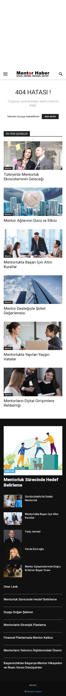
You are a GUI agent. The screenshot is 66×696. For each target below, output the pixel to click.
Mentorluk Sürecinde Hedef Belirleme (30, 599)
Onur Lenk (11, 586)
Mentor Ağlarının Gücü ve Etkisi (30, 220)
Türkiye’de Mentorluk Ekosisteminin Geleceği (24, 176)
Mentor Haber (34, 691)
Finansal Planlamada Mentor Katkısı (28, 637)
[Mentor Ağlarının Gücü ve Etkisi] (33, 202)
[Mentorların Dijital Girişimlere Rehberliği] (33, 382)
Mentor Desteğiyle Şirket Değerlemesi (25, 310)
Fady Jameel (33, 531)
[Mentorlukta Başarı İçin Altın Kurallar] (33, 243)
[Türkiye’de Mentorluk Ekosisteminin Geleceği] (33, 155)
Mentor (8, 168)
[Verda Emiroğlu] (13, 553)
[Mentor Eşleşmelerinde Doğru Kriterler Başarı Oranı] (13, 571)
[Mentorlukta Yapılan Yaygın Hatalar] (33, 336)
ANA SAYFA (50, 116)
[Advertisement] (33, 34)
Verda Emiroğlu (34, 549)
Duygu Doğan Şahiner (18, 612)
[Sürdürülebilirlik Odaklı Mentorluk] (13, 501)
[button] (61, 74)
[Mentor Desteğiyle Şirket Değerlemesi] (33, 289)
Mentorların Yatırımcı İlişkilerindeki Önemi (33, 650)
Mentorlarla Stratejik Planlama (25, 625)
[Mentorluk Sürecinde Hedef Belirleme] (33, 450)
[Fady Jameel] (13, 536)
